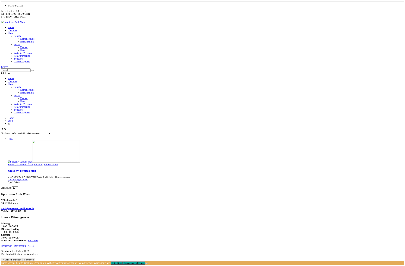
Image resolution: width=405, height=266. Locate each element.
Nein (119, 263)
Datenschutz (20, 246)
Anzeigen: (6, 187)
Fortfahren (29, 260)
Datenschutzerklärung (134, 263)
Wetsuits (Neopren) (23, 53)
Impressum (6, 246)
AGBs (31, 246)
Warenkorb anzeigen (12, 260)
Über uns (12, 30)
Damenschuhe (27, 38)
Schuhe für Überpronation (29, 164)
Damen (24, 47)
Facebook (33, 240)
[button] (4, 67)
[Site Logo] (13, 22)
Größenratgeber (22, 61)
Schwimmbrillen (22, 55)
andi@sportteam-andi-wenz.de (17, 208)
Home (11, 27)
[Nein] (146, 263)
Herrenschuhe (27, 41)
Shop (10, 33)
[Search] (32, 70)
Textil (17, 44)
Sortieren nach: (9, 133)
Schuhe (17, 36)
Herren (23, 50)
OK (113, 263)
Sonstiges (18, 58)
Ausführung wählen (18, 179)
